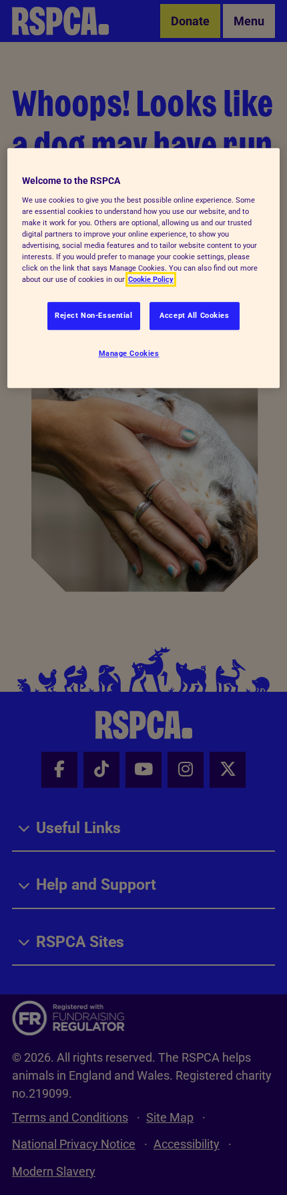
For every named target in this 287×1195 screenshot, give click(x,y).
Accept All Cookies (194, 315)
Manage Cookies (129, 353)
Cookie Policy (151, 279)
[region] (143, 268)
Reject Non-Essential (93, 315)
